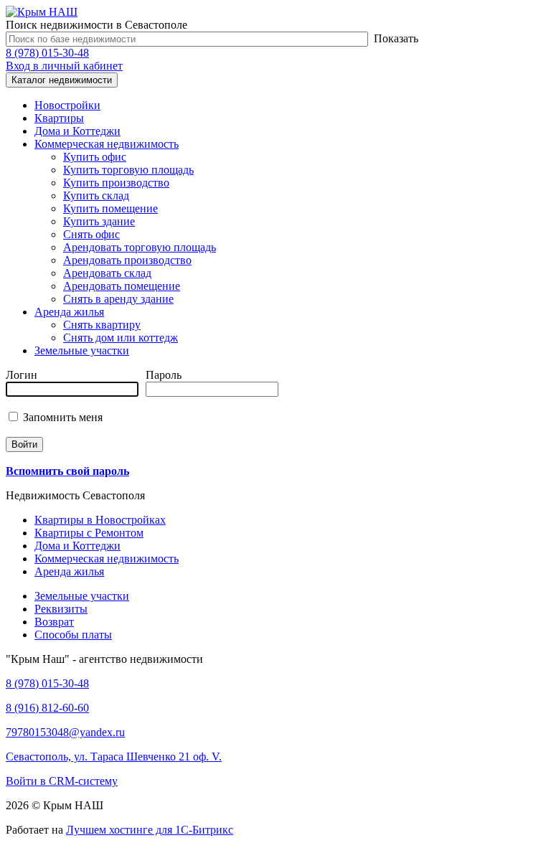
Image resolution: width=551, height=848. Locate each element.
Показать (396, 38)
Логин (21, 375)
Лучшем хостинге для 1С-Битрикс (149, 830)
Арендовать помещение (121, 286)
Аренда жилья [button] (69, 312)
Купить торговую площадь (128, 170)
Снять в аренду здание (118, 299)
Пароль (164, 375)
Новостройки (67, 105)
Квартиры (59, 118)
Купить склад (96, 195)
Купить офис (94, 157)
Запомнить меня (61, 417)
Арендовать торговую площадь (139, 247)
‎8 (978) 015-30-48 (47, 53)
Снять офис (91, 234)
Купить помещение (110, 208)
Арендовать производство (127, 260)
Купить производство (116, 182)
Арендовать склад (107, 273)
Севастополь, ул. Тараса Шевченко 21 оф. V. (114, 756)
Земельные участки (81, 350)
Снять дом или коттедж (120, 337)
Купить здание (99, 221)
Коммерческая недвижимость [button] (106, 144)
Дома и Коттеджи (77, 131)
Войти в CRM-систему (62, 781)
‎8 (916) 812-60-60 (47, 708)
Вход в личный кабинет (64, 66)
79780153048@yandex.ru (65, 732)
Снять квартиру (102, 325)
